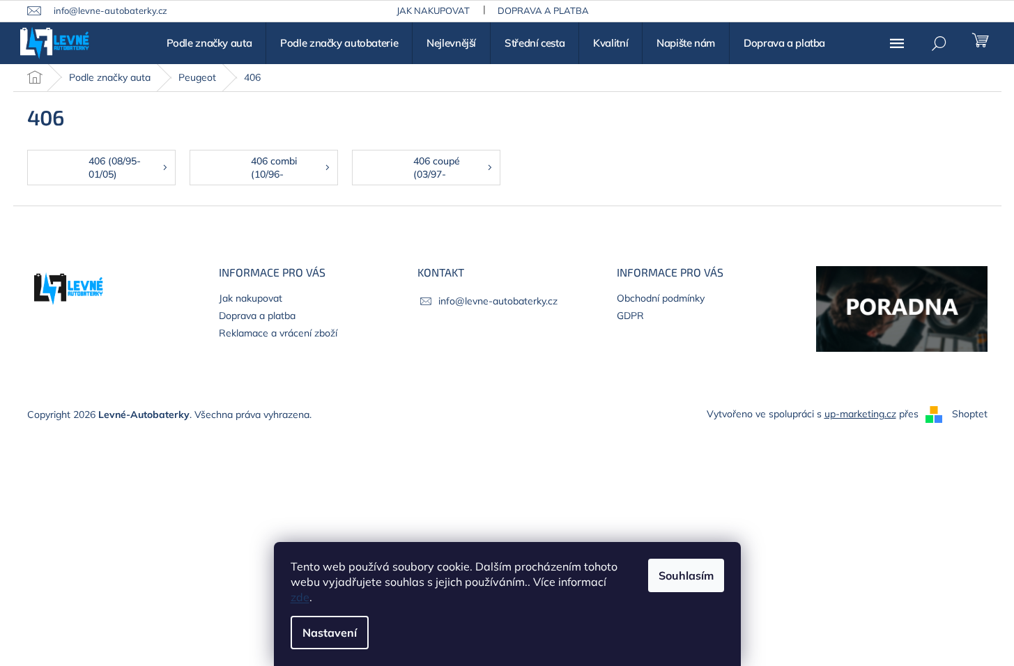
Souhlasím (686, 575)
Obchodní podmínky (661, 298)
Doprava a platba (543, 10)
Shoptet (970, 414)
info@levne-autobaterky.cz (498, 301)
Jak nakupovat (433, 10)
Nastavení (329, 633)
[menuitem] (209, 43)
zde (300, 597)
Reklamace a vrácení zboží (278, 333)
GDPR (630, 315)
